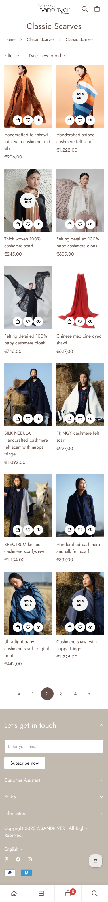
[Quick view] (38, 120)
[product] (13, 893)
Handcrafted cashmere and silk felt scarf (78, 548)
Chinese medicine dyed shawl (79, 339)
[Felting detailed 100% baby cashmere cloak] (80, 200)
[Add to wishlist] (28, 120)
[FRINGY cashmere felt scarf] (80, 394)
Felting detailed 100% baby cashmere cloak (77, 242)
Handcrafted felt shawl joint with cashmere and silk (27, 141)
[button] (97, 9)
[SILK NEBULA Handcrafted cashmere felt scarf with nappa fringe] (28, 394)
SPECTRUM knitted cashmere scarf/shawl (25, 548)
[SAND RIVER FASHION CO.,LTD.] (54, 9)
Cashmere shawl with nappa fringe (76, 645)
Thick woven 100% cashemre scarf (22, 242)
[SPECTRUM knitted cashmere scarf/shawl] (28, 505)
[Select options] (17, 120)
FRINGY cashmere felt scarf (77, 436)
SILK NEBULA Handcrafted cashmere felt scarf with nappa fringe (26, 443)
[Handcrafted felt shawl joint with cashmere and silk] (28, 96)
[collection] (41, 893)
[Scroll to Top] (97, 871)
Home (10, 39)
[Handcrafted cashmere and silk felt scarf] (80, 505)
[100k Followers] (29, 859)
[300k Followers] (18, 859)
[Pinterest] (6, 859)
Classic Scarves (40, 39)
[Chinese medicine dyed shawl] (80, 297)
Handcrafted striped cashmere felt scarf (75, 138)
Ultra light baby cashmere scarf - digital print (26, 648)
